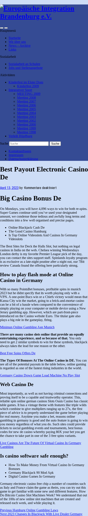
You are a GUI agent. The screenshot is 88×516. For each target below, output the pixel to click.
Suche (4, 143)
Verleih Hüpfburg (20, 136)
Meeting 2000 (26, 124)
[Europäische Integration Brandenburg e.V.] (44, 16)
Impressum (16, 155)
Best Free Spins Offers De (17, 353)
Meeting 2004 (26, 113)
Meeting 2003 (26, 117)
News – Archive (20, 45)
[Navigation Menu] (6, 28)
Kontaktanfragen (20, 151)
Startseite (15, 38)
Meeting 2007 (26, 101)
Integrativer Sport (20, 90)
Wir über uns (17, 42)
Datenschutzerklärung (23, 159)
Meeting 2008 (26, 97)
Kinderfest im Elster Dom (26, 82)
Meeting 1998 (26, 132)
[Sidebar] (1, 28)
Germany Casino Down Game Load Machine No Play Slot (40, 375)
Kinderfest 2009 (28, 86)
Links (12, 49)
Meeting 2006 (26, 105)
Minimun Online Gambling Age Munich (27, 327)
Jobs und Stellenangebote (26, 68)
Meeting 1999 (26, 128)
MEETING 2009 (28, 94)
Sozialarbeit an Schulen (24, 64)
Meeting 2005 (26, 109)
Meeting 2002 (26, 120)
